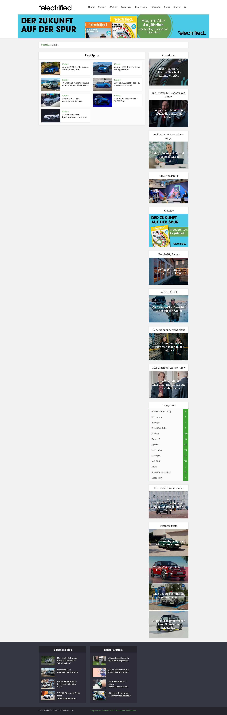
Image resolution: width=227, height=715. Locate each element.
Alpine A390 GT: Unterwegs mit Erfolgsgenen (75, 68)
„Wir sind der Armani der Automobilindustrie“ (119, 694)
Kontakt (105, 710)
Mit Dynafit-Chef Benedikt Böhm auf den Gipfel (169, 309)
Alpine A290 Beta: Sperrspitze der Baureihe (74, 115)
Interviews (141, 7)
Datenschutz (120, 710)
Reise (167, 7)
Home (91, 7)
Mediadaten (131, 710)
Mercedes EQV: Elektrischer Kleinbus (67, 671)
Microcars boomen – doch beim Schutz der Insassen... (168, 624)
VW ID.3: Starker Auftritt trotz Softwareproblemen (68, 696)
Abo (176, 7)
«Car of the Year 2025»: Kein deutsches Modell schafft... (75, 84)
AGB (111, 710)
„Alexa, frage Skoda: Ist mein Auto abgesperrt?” (119, 659)
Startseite (46, 45)
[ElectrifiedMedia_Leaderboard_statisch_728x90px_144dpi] (113, 26)
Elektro (102, 7)
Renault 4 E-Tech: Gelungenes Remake (72, 99)
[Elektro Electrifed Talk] (168, 191)
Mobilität (126, 7)
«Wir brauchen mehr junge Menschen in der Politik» (169, 347)
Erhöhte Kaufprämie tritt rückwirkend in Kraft (67, 684)
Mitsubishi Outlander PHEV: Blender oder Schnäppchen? (67, 660)
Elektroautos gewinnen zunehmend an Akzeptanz (168, 597)
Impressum (96, 710)
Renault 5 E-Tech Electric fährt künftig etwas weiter (168, 570)
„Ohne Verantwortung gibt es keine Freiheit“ (118, 671)
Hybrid (113, 7)
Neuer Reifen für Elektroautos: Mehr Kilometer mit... (168, 72)
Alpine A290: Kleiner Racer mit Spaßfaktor (127, 68)
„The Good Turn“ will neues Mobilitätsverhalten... (118, 684)
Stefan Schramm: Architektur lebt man (169, 271)
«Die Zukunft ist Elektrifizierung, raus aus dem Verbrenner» (168, 384)
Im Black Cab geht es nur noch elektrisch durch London (169, 507)
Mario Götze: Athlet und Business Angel (168, 155)
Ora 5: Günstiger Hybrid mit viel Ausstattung (169, 542)
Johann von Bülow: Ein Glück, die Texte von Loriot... (169, 113)
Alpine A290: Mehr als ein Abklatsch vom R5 (127, 84)
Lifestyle (155, 7)
